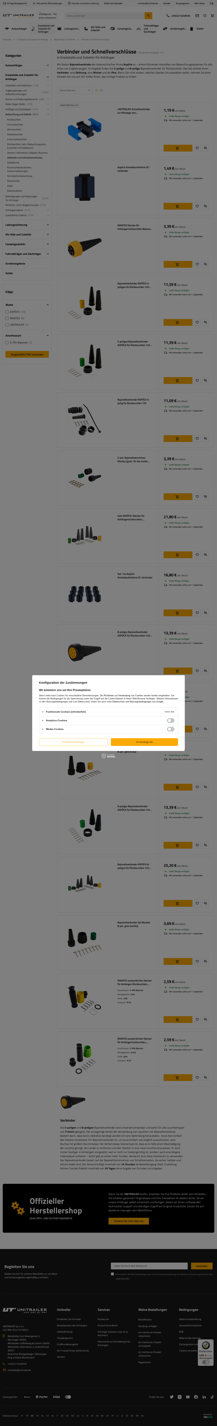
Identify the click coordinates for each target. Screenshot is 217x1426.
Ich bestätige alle (144, 742)
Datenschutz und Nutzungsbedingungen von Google (137, 701)
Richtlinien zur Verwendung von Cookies (123, 695)
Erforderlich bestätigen (73, 742)
